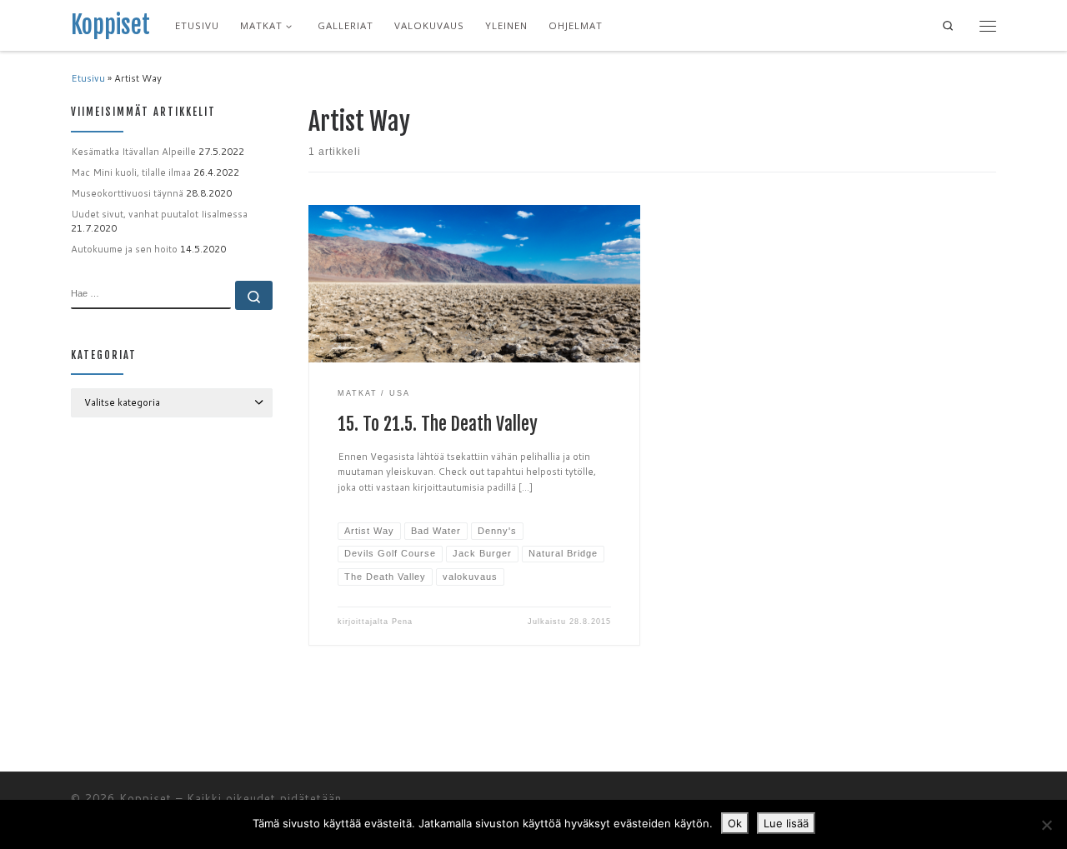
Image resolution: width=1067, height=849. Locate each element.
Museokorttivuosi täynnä (127, 193)
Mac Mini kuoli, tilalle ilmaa (131, 172)
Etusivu (88, 78)
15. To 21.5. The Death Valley (438, 423)
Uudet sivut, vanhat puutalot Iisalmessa (159, 214)
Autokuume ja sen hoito (124, 249)
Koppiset (145, 798)
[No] (1046, 825)
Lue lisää (786, 823)
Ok (735, 823)
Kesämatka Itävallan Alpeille (133, 151)
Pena (402, 621)
